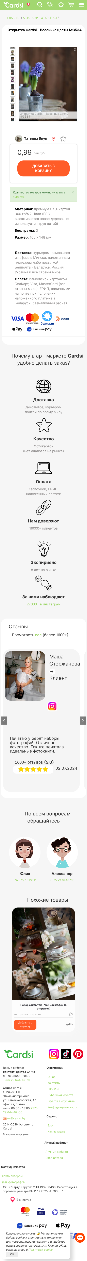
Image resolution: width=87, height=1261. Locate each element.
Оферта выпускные (61, 1101)
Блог (51, 1125)
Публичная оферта (60, 1095)
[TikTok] (65, 1054)
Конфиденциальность (62, 1107)
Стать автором (12, 1176)
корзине (18, 196)
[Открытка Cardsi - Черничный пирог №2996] (12, 52)
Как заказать (57, 1131)
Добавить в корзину (25, 1024)
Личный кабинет (57, 1151)
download (53, 1137)
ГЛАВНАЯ (13, 17)
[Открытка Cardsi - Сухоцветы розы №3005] (12, 107)
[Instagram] (53, 1054)
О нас (51, 1076)
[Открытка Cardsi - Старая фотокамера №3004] (12, 100)
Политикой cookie (41, 1249)
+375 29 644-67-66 (16, 1080)
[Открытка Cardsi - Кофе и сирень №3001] (12, 79)
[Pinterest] (77, 1054)
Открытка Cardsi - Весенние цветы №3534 (44, 30)
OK (12, 1254)
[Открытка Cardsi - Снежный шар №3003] (12, 93)
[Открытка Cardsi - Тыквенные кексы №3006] (12, 113)
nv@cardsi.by (15, 1118)
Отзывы (53, 1089)
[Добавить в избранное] (63, 138)
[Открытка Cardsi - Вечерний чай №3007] (12, 120)
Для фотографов (13, 1182)
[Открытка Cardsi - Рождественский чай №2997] (12, 59)
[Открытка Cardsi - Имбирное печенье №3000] (12, 73)
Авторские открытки (40, 17)
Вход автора (54, 1157)
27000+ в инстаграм (43, 604)
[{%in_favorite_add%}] (71, 1014)
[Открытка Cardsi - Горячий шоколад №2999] (12, 66)
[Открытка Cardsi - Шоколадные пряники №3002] (12, 86)
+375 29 (24, 880)
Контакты (54, 1083)
